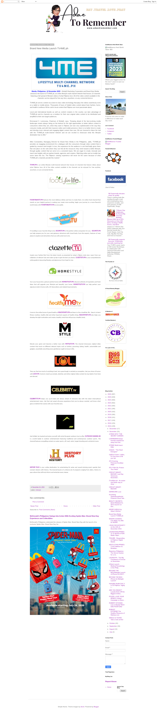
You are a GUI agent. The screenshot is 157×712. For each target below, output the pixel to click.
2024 (110, 400)
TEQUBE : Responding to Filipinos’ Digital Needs (117, 540)
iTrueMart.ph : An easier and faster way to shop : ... (117, 482)
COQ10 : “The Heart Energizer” (116, 451)
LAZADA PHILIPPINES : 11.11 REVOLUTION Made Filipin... (117, 533)
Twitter (109, 134)
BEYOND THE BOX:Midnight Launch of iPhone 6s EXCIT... (117, 572)
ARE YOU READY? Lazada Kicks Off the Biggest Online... (117, 592)
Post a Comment (38, 502)
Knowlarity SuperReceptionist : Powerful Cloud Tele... (117, 496)
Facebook (110, 128)
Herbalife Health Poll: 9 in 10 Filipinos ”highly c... (117, 585)
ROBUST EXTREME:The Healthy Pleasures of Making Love (117, 612)
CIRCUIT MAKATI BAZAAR (115, 488)
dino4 (82, 707)
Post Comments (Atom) (47, 509)
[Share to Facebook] (56, 487)
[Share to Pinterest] (58, 487)
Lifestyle (38, 490)
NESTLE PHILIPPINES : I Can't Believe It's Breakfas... (117, 546)
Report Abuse (111, 681)
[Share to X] (54, 487)
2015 (110, 426)
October (112, 623)
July (111, 632)
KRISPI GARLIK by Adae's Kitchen (115, 510)
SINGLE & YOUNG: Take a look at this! (116, 618)
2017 (110, 420)
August (112, 629)
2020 (110, 411)
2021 (110, 408)
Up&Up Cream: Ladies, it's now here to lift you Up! (117, 456)
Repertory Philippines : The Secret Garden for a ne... (116, 553)
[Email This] (50, 487)
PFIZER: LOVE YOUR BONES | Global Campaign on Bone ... (117, 598)
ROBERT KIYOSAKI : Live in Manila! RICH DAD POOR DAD (116, 604)
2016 (110, 423)
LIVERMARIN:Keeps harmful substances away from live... (116, 440)
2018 (110, 417)
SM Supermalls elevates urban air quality (116, 194)
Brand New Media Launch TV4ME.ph (116, 515)
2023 (110, 403)
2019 (110, 414)
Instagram (110, 131)
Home (66, 506)
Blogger (96, 707)
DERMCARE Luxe (115, 492)
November (113, 431)
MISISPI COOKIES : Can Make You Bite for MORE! (116, 520)
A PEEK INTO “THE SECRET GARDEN (116, 435)
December (113, 428)
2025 (110, 397)
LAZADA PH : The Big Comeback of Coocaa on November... (117, 559)
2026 (110, 394)
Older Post (96, 506)
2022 (110, 406)
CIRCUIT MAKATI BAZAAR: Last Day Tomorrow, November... (116, 474)
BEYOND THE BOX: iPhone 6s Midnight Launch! (116, 579)
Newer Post (34, 506)
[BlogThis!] (52, 487)
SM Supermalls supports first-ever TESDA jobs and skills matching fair (116, 241)
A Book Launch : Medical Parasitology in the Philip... (117, 566)
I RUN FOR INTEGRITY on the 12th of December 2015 (117, 527)
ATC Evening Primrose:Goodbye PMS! (116, 463)
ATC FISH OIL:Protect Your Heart (116, 468)
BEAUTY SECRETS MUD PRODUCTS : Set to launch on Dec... (116, 503)
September (113, 626)
